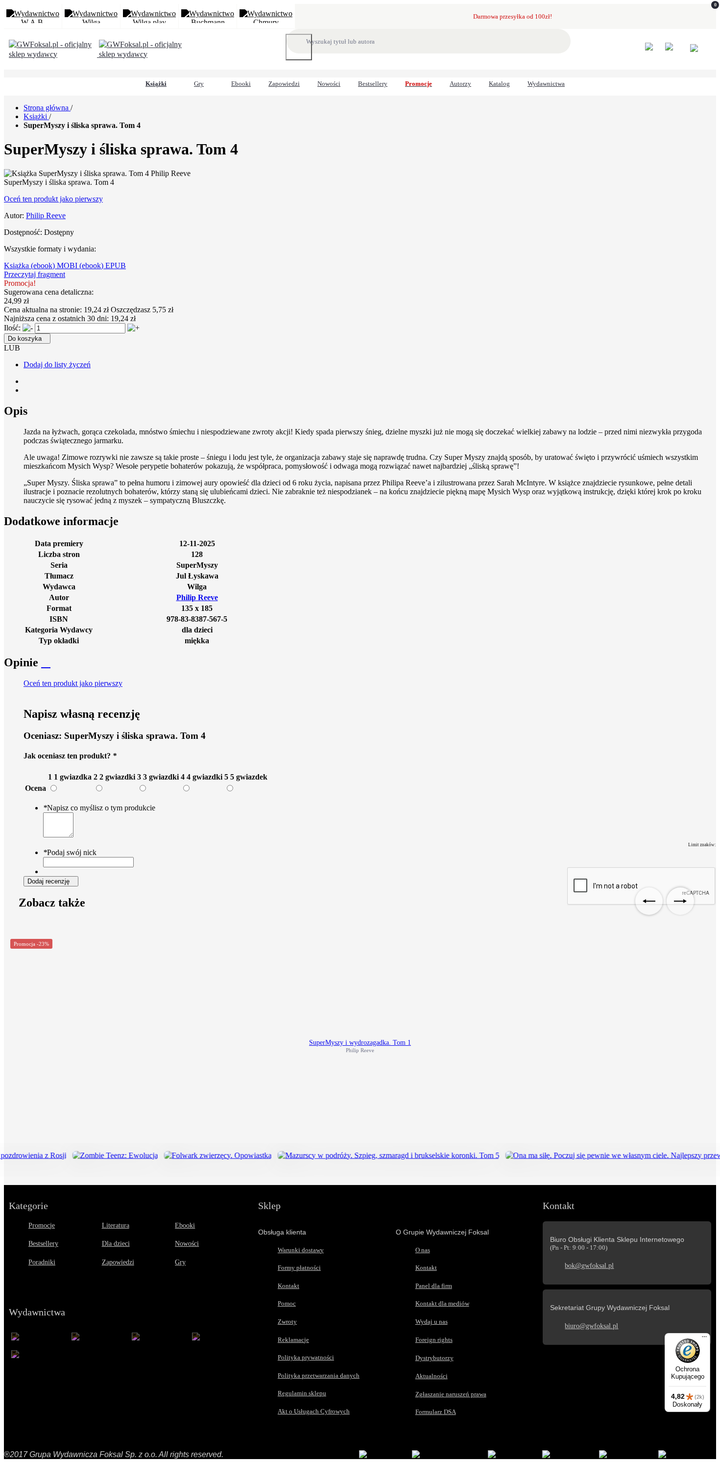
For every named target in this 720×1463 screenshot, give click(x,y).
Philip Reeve (46, 215)
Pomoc (287, 1303)
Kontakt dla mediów (442, 1303)
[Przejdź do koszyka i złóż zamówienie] (694, 49)
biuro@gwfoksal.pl (591, 1326)
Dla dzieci (116, 1243)
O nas (422, 1250)
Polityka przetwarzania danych (319, 1375)
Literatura (115, 1225)
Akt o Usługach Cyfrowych (314, 1411)
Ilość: (12, 328)
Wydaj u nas (431, 1321)
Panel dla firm (433, 1285)
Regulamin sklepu (302, 1393)
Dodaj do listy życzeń (57, 364)
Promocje (41, 1225)
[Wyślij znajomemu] (26, 381)
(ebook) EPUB (102, 265)
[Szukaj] (299, 47)
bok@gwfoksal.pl (589, 1265)
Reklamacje (293, 1339)
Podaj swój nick (69, 852)
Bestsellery (43, 1243)
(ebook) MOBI (55, 265)
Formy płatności (299, 1267)
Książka (17, 265)
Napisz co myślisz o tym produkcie (99, 808)
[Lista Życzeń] (674, 51)
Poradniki (41, 1262)
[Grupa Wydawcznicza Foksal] (98, 54)
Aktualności (431, 1376)
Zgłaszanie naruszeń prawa (450, 1394)
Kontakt (288, 1285)
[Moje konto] (654, 51)
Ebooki (185, 1225)
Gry (180, 1262)
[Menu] (704, 1339)
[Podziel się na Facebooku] (26, 390)
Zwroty (287, 1321)
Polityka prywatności (306, 1357)
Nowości (187, 1243)
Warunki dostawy (301, 1250)
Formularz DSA (435, 1411)
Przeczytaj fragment (34, 274)
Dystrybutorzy (434, 1358)
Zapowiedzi (118, 1262)
